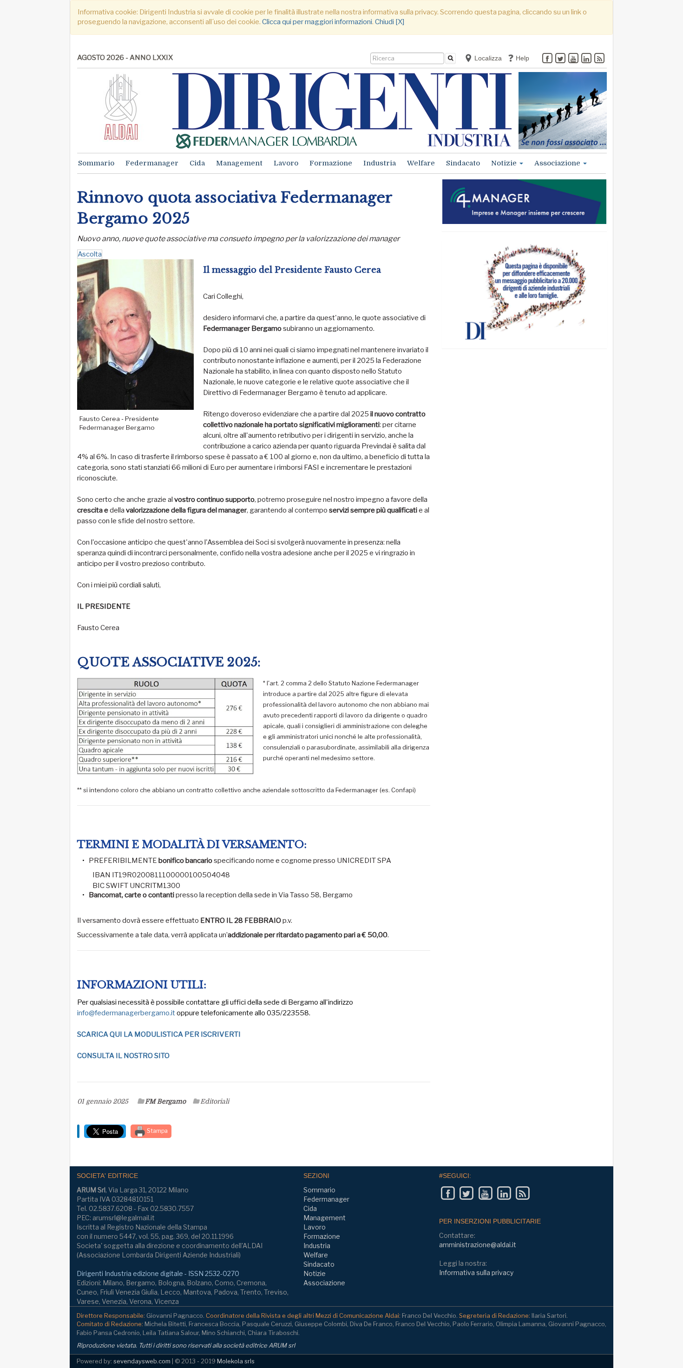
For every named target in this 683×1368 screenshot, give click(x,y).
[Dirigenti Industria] (342, 110)
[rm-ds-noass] (563, 110)
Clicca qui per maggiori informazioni (317, 22)
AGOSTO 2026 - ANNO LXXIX (125, 57)
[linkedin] (586, 59)
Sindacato (463, 163)
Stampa (156, 1130)
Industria (379, 163)
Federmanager (151, 163)
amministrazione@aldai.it (477, 1245)
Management (239, 163)
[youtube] (573, 59)
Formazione (330, 163)
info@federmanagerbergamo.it (126, 1013)
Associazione (558, 163)
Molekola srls (236, 1361)
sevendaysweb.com (142, 1361)
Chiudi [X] (389, 22)
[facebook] (547, 59)
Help (521, 58)
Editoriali (214, 1101)
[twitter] (560, 59)
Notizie (505, 163)
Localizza (487, 58)
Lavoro (286, 163)
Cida (197, 163)
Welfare (421, 163)
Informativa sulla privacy (476, 1272)
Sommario (96, 163)
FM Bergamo (165, 1101)
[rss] (599, 59)
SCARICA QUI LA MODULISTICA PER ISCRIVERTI (159, 1034)
